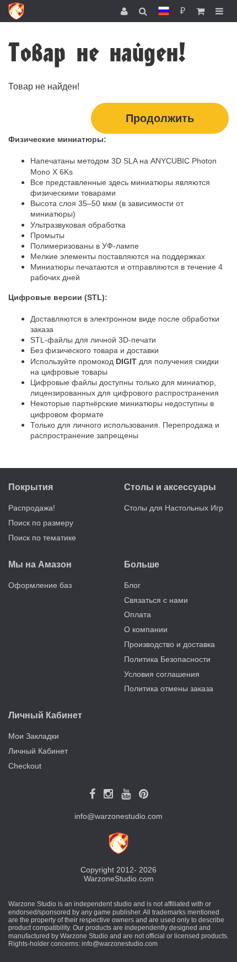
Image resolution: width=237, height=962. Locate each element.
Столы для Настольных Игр (173, 507)
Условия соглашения (162, 674)
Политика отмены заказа (168, 688)
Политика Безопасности (167, 659)
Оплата (137, 614)
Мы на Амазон (40, 564)
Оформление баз (40, 585)
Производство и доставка (169, 644)
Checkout (24, 765)
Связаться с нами (156, 600)
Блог (132, 585)
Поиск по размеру (40, 522)
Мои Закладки (33, 736)
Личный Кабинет (38, 751)
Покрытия (30, 487)
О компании (146, 629)
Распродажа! (31, 507)
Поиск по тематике (42, 537)
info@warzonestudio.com (118, 816)
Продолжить (160, 118)
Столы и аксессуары (170, 487)
